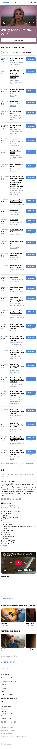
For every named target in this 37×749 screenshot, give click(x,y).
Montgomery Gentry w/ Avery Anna (17, 90)
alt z (8, 476)
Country (21, 474)
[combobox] (17, 2)
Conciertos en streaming (9, 698)
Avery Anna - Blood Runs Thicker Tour (16, 201)
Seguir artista (18, 40)
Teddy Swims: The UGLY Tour (16, 254)
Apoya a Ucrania (6, 718)
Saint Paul (13, 64)
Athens (12, 236)
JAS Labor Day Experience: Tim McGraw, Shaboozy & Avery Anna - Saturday (17, 74)
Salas (2, 691)
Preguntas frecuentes (8, 713)
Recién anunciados (7, 678)
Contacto (4, 709)
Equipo (3, 711)
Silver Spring (20, 317)
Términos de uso (6, 734)
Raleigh (19, 204)
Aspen (20, 82)
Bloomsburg (14, 171)
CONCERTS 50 (6, 2)
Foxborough (14, 358)
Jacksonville (17, 291)
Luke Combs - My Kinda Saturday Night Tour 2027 (17, 326)
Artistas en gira (6, 674)
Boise (12, 431)
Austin (12, 260)
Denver (17, 445)
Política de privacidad (8, 730)
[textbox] (5, 668)
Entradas (31, 59)
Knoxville (13, 106)
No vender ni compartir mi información (13, 736)
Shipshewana (14, 145)
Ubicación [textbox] (17, 2)
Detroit (20, 331)
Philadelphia (15, 345)
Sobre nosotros (6, 707)
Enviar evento (5, 716)
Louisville (13, 194)
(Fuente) (17, 506)
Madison (21, 270)
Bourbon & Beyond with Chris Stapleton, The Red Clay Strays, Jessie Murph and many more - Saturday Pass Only (17, 181)
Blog (2, 701)
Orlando (19, 305)
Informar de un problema (9, 656)
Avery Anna (14, 101)
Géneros (3, 685)
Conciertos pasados (9, 598)
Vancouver (20, 415)
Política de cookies (7, 727)
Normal (12, 224)
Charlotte (14, 281)
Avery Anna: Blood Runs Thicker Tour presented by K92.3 (16, 299)
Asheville (13, 214)
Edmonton (13, 404)
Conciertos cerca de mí (8, 681)
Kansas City (13, 386)
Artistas (3, 688)
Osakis (12, 96)
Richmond (13, 248)
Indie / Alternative (12, 474)
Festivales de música (7, 695)
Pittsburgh (13, 372)
